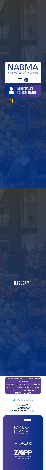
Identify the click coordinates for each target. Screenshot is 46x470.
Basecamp (17, 390)
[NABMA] (23, 69)
